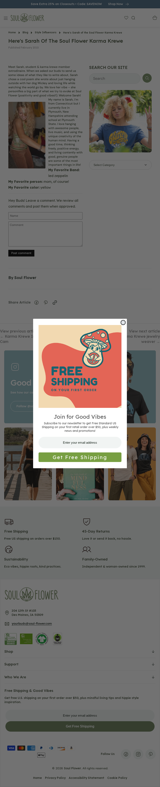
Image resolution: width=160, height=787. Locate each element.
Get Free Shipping (80, 457)
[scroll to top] (153, 780)
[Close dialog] (123, 322)
